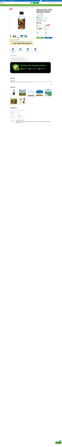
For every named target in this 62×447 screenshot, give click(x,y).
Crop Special (17, 7)
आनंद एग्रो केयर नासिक (40, 13)
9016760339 (23, 60)
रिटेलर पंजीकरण (54, 0)
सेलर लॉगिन (47, 0)
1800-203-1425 (5, 0)
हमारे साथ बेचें (43, 0)
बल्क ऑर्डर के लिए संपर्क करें (22, 44)
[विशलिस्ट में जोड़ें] (33, 9)
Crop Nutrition (13, 7)
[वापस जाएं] (9, 7)
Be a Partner (50, 0)
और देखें (51, 84)
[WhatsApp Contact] (60, 441)
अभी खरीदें (48, 37)
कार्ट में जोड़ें (40, 37)
